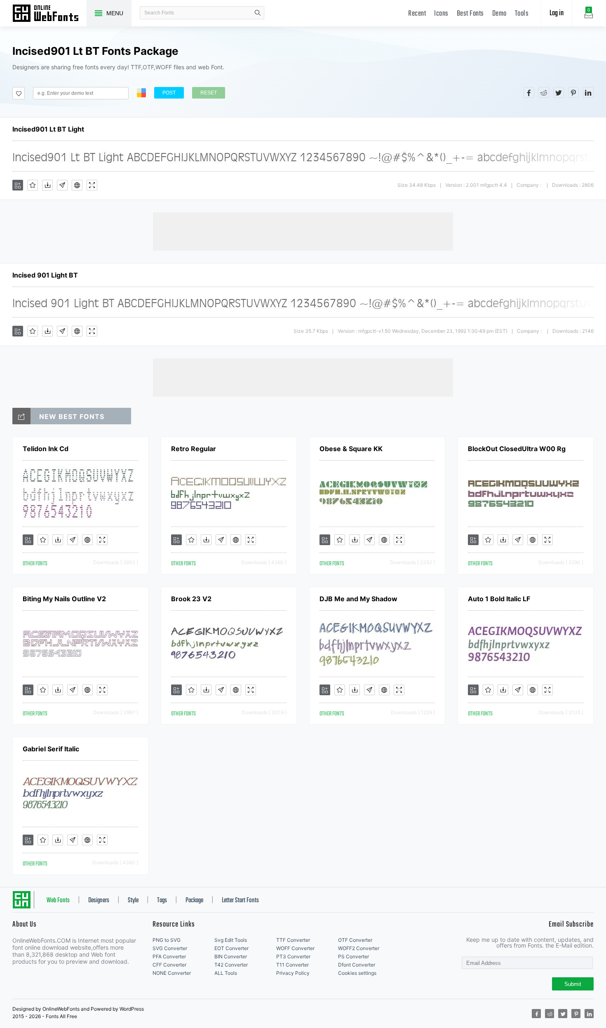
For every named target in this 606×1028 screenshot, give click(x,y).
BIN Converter (230, 956)
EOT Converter (231, 948)
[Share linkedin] (588, 92)
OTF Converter (355, 940)
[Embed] (77, 185)
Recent (417, 14)
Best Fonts (470, 14)
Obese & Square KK (351, 449)
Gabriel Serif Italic (51, 749)
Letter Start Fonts (240, 900)
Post (169, 93)
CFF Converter (169, 965)
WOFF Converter (295, 948)
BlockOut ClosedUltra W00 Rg (517, 449)
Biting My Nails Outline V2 (64, 599)
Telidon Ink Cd (45, 449)
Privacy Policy (293, 973)
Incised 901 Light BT (45, 275)
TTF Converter (293, 940)
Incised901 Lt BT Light (48, 129)
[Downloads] (47, 185)
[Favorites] (32, 185)
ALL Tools (225, 973)
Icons (441, 14)
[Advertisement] (303, 230)
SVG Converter (170, 948)
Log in (557, 13)
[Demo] (92, 185)
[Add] (17, 185)
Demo (499, 14)
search (257, 13)
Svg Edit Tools (230, 940)
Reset (208, 93)
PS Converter (353, 956)
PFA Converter (169, 956)
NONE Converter (172, 973)
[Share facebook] (529, 92)
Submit (572, 984)
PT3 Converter (293, 956)
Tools (522, 14)
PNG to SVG (167, 940)
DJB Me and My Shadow (358, 599)
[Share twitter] (558, 92)
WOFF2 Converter (358, 948)
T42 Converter (231, 965)
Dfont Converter (356, 965)
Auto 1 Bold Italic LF (499, 599)
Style (133, 900)
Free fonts (49, 14)
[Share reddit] (543, 92)
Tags (162, 900)
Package (194, 900)
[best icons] (21, 416)
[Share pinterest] (573, 92)
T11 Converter (292, 965)
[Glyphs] (62, 185)
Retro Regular (193, 449)
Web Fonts (58, 900)
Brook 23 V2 (191, 599)
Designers (98, 900)
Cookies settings (357, 973)
